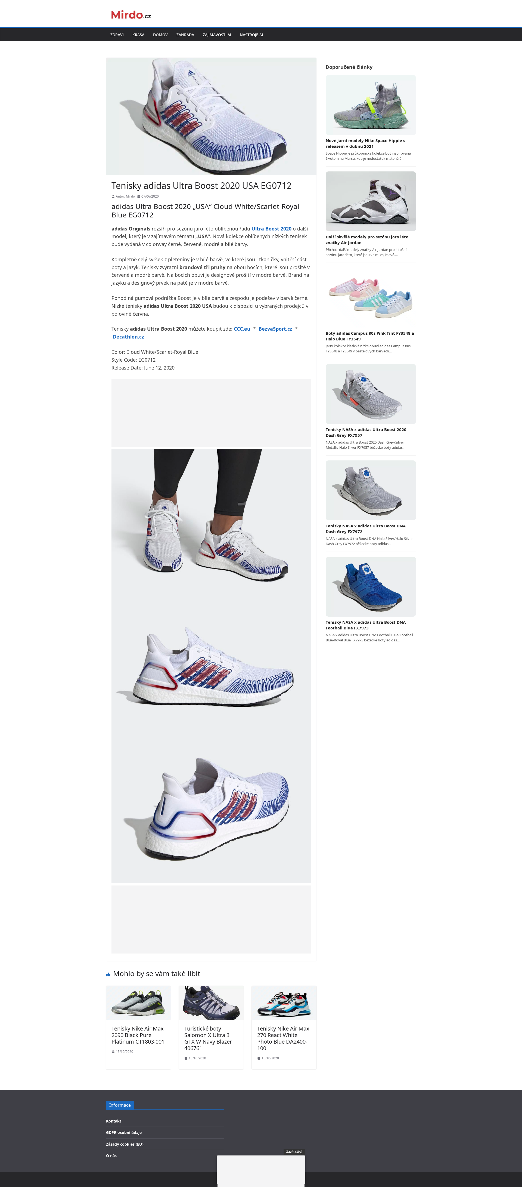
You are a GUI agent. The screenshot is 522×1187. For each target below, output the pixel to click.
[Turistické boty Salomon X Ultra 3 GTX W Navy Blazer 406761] (211, 989)
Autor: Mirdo (125, 196)
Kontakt (113, 1121)
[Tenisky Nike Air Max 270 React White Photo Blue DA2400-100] (284, 989)
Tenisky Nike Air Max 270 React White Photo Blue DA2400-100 (283, 1038)
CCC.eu (242, 328)
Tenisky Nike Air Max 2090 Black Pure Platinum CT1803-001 (137, 1035)
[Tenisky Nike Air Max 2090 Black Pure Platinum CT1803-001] (138, 989)
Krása (138, 34)
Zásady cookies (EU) (125, 1144)
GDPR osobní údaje (124, 1132)
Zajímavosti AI (217, 34)
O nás (111, 1155)
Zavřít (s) (294, 1151)
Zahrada (185, 34)
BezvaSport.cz (275, 328)
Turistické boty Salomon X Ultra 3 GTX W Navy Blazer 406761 (208, 1038)
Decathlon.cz (128, 336)
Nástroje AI (251, 34)
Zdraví (117, 34)
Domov (160, 34)
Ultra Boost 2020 (271, 228)
